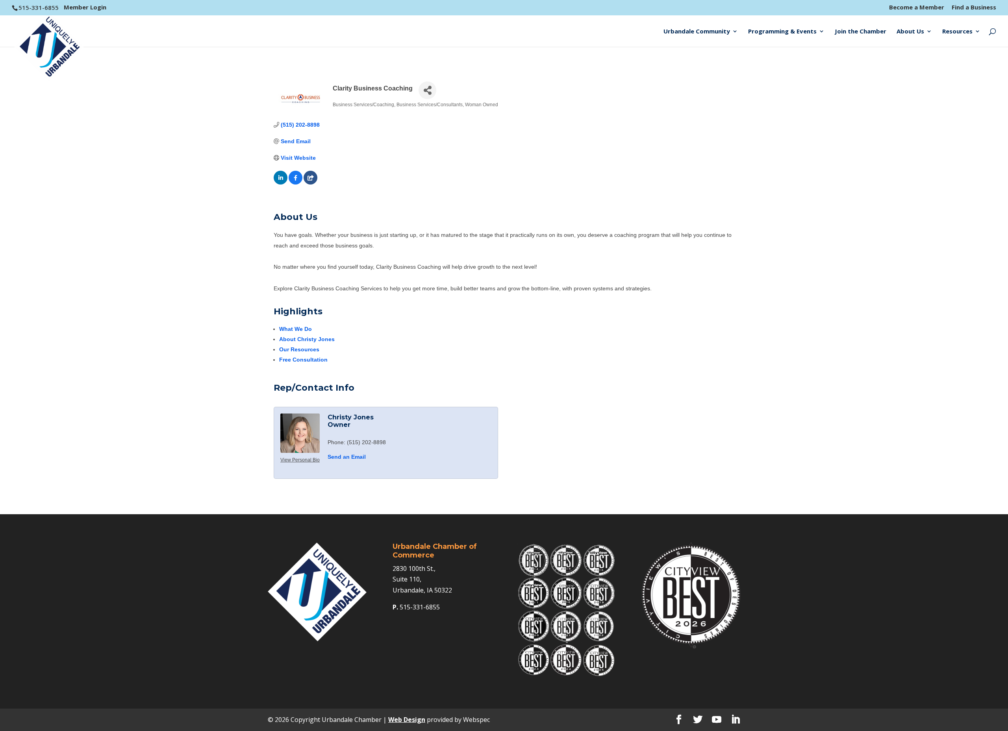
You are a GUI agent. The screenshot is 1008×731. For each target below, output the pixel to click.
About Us (910, 31)
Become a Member (916, 7)
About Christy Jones (307, 339)
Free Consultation (303, 359)
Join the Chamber (860, 31)
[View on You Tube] (310, 182)
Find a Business (974, 7)
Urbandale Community (696, 31)
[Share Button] (427, 90)
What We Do (295, 329)
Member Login (85, 7)
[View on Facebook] (295, 182)
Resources (957, 31)
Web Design (406, 719)
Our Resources (299, 349)
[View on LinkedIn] (280, 182)
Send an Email (347, 457)
